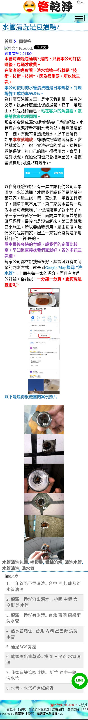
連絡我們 (58, 709)
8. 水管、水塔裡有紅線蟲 (30, 688)
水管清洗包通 (15, 562)
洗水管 (28, 568)
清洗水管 (73, 562)
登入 (80, 2)
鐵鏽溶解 (54, 562)
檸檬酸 (36, 562)
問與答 (25, 41)
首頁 (9, 41)
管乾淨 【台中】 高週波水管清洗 (36, 713)
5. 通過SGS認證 (21, 646)
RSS (85, 709)
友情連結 (73, 709)
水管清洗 (10, 568)
